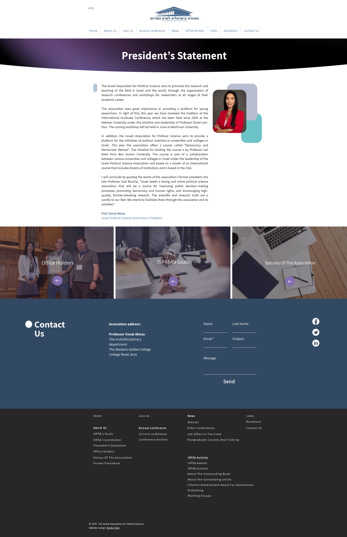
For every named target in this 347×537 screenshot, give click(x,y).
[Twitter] (315, 332)
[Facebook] (315, 321)
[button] (110, 30)
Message (210, 358)
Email (208, 338)
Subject (238, 338)
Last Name (240, 323)
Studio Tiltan (113, 528)
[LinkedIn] (315, 343)
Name (208, 323)
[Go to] (58, 281)
